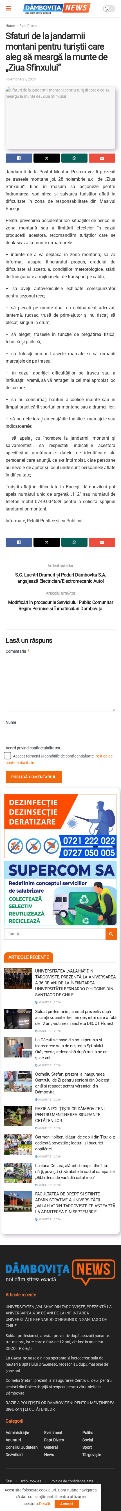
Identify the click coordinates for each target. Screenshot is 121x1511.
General (51, 1447)
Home (10, 26)
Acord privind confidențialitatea (33, 748)
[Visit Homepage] (57, 8)
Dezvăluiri (14, 1454)
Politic (87, 1432)
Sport (87, 1447)
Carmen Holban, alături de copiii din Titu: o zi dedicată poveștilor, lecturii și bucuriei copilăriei (75, 1143)
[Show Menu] (8, 8)
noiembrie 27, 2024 (21, 79)
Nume (11, 722)
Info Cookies (31, 1481)
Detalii (44, 1503)
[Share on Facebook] (19, 158)
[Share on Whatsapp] (74, 158)
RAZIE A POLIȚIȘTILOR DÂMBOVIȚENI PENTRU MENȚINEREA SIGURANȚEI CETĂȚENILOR (69, 1114)
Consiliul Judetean (22, 1447)
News (49, 1454)
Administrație (17, 1432)
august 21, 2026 (49, 1002)
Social (87, 1440)
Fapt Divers (28, 26)
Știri (9, 1481)
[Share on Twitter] (46, 158)
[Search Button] (111, 934)
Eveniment (53, 1432)
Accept (66, 1504)
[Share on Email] (102, 158)
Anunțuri (13, 1440)
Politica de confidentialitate (71, 1481)
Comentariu (18, 651)
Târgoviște (91, 1454)
